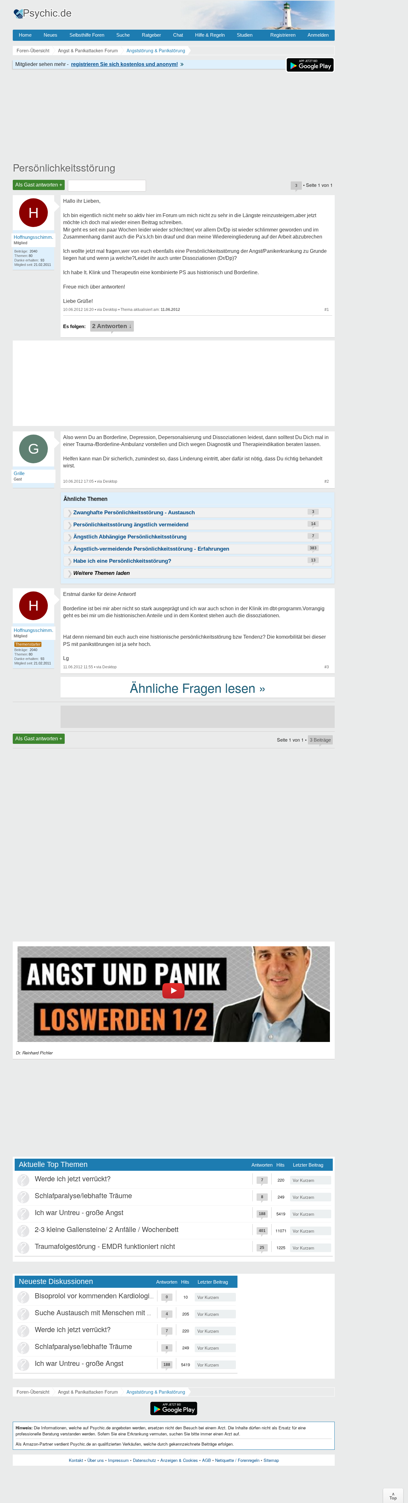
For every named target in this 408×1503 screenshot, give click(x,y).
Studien (244, 35)
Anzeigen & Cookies (179, 1460)
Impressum (118, 1460)
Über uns (95, 1460)
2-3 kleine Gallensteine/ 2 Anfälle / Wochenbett (106, 1229)
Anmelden (318, 35)
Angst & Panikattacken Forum (88, 1392)
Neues (50, 35)
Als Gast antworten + (38, 184)
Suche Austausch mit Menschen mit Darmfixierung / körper (125, 1312)
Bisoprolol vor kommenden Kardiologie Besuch (106, 1295)
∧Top (393, 1496)
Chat (178, 35)
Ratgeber (151, 35)
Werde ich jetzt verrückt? (73, 1178)
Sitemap (271, 1460)
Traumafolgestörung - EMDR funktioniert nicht (105, 1246)
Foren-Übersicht (33, 1392)
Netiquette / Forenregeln (237, 1460)
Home (25, 35)
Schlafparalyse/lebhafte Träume (83, 1195)
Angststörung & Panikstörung (156, 1392)
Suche (123, 35)
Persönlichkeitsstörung (64, 167)
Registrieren (282, 35)
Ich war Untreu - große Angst (79, 1212)
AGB (206, 1460)
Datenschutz (144, 1460)
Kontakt (76, 1460)
